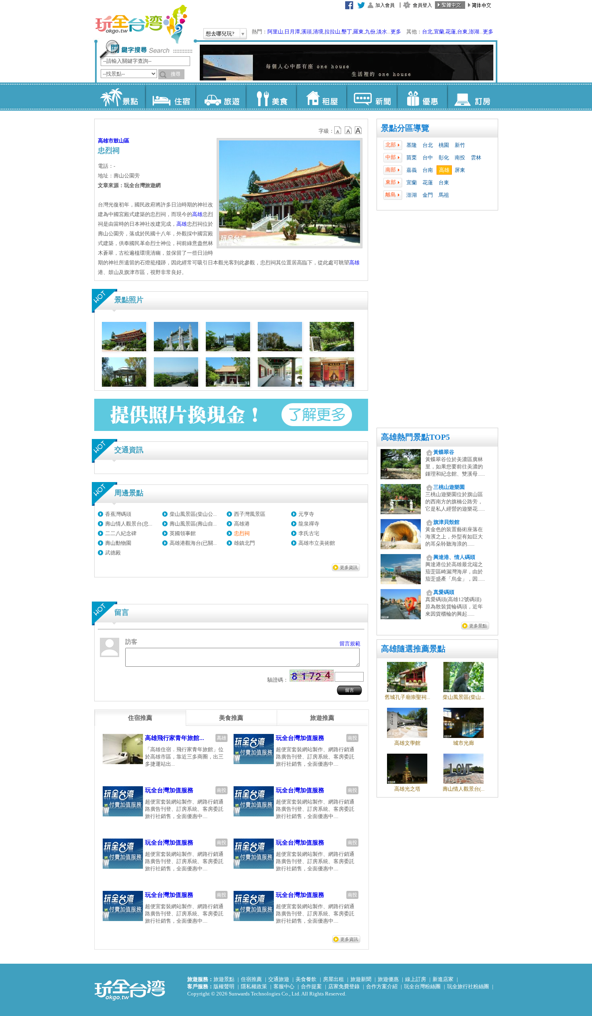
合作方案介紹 (381, 986)
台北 (427, 32)
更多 (396, 32)
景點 (120, 96)
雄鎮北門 (244, 543)
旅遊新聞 (360, 979)
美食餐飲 (306, 979)
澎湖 (474, 32)
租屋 (321, 96)
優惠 (422, 96)
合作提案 (311, 986)
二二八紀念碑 (121, 533)
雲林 (476, 158)
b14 (358, 130)
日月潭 (292, 32)
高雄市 (106, 141)
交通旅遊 (278, 979)
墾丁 (347, 32)
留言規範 (349, 644)
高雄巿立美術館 (316, 543)
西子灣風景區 (249, 514)
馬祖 (444, 195)
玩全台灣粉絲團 (422, 986)
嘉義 (411, 170)
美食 (271, 96)
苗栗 (411, 158)
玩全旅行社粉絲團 (468, 986)
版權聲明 (223, 986)
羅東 (358, 32)
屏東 (460, 170)
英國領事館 (183, 533)
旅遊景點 (223, 979)
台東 (462, 32)
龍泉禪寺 (308, 524)
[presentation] (140, 718)
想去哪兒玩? (220, 34)
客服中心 (283, 986)
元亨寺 (306, 514)
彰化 (444, 158)
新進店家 (443, 979)
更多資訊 (349, 567)
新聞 (371, 96)
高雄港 (242, 524)
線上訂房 (415, 979)
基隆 (411, 145)
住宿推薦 (251, 979)
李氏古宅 (308, 533)
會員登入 (422, 5)
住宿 (170, 96)
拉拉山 (332, 32)
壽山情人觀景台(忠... (128, 524)
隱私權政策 (254, 986)
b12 (338, 130)
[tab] (140, 718)
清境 (318, 32)
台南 (427, 170)
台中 (427, 158)
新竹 (460, 145)
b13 (348, 130)
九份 (370, 32)
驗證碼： (277, 680)
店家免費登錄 (344, 986)
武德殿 (113, 553)
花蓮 (450, 32)
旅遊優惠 (388, 979)
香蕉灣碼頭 (118, 514)
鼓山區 (121, 141)
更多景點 (478, 625)
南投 (460, 158)
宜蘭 (439, 32)
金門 (427, 195)
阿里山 (275, 32)
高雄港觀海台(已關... (193, 543)
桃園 (444, 145)
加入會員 (385, 5)
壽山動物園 (118, 543)
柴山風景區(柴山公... (193, 514)
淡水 (382, 32)
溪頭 (306, 32)
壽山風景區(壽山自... (193, 524)
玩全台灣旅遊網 (141, 24)
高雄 (444, 170)
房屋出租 (333, 979)
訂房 (472, 96)
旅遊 (220, 96)
